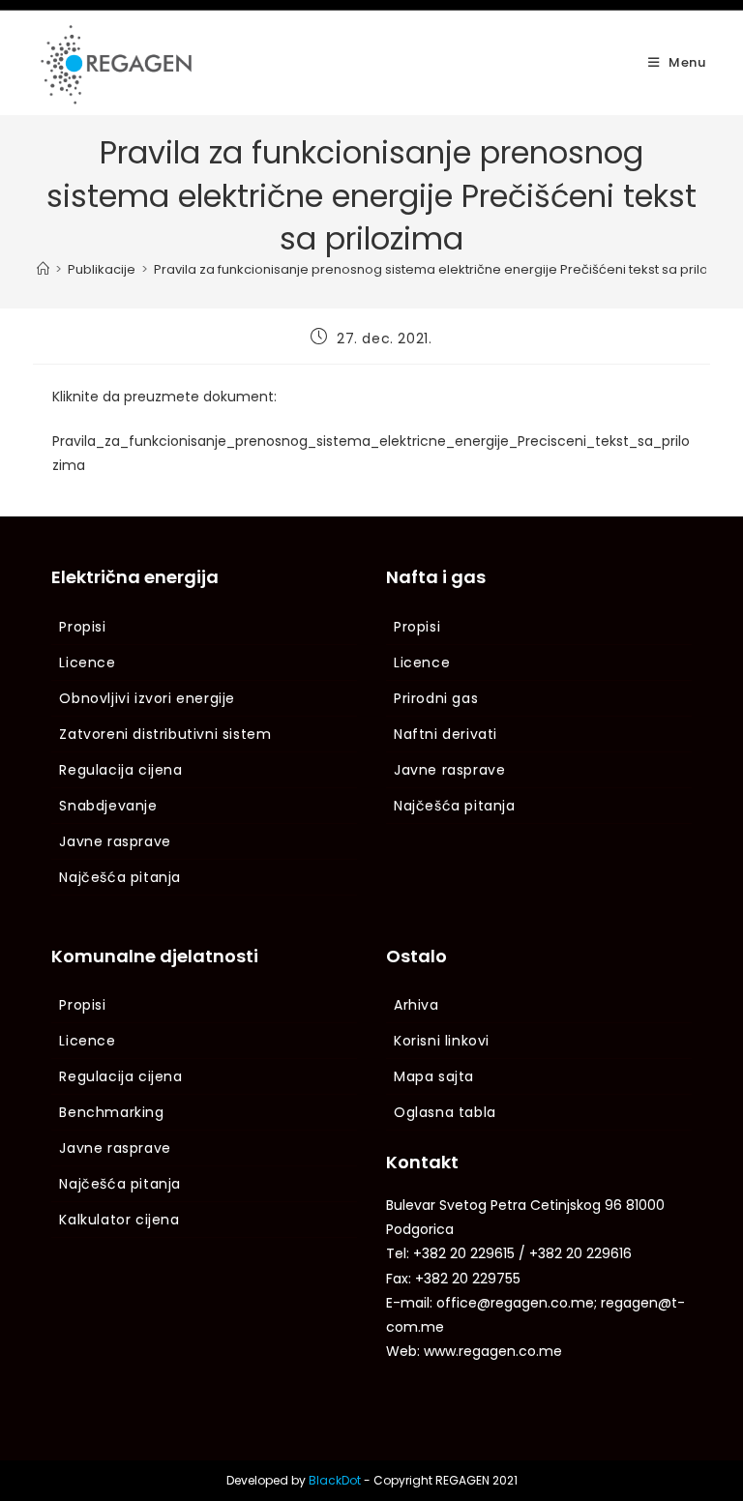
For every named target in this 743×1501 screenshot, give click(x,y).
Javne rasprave (114, 841)
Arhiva (416, 1005)
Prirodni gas (436, 698)
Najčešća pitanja (120, 877)
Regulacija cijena (120, 770)
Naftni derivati (445, 734)
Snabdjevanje (108, 805)
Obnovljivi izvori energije (147, 698)
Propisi (82, 626)
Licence (87, 662)
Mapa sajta (434, 1076)
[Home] (43, 269)
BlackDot (335, 1480)
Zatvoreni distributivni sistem (165, 734)
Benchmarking (111, 1112)
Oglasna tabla (445, 1112)
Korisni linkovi (442, 1040)
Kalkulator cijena (119, 1219)
